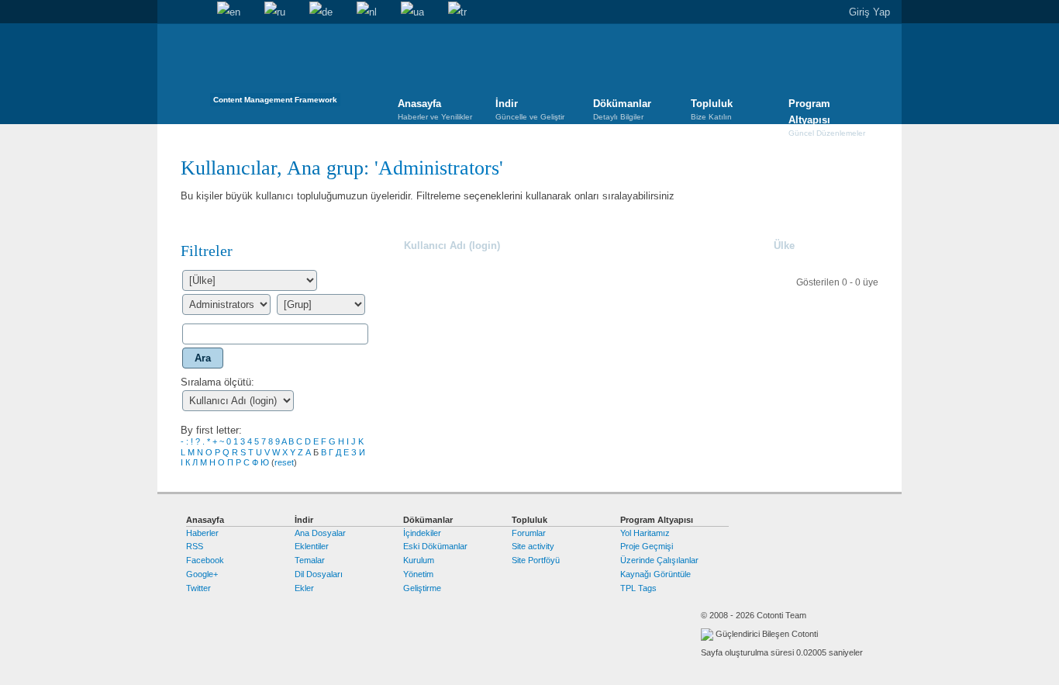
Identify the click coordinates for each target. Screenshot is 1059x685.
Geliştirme (422, 588)
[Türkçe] (457, 12)
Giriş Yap (869, 12)
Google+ (202, 574)
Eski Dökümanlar (435, 546)
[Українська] (412, 12)
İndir (529, 109)
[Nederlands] (366, 12)
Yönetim (418, 574)
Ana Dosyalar (320, 533)
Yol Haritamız (645, 533)
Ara (193, 12)
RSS (194, 546)
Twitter (198, 588)
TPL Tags (638, 588)
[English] (228, 12)
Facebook (205, 560)
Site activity (533, 546)
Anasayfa (169, 12)
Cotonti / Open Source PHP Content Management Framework (275, 69)
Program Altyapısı (826, 112)
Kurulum (418, 560)
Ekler (304, 588)
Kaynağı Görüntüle (655, 574)
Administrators (438, 168)
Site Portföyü (536, 560)
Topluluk (712, 109)
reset (284, 462)
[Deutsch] (321, 12)
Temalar (310, 560)
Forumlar (529, 533)
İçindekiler (422, 533)
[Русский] (275, 12)
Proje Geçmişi (646, 546)
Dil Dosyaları (319, 574)
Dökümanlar (622, 109)
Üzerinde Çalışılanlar (659, 560)
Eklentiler (312, 546)
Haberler (202, 533)
